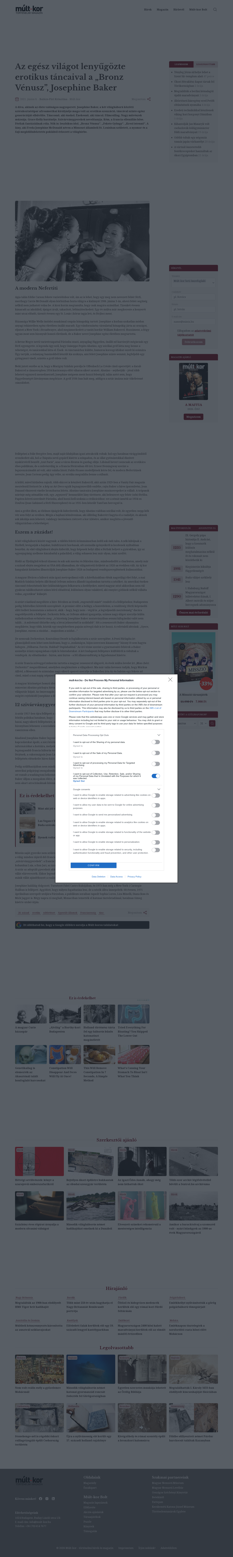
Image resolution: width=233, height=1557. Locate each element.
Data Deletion (98, 876)
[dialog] (116, 778)
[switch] (156, 742)
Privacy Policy (134, 876)
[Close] (171, 681)
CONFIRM (94, 865)
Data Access (116, 876)
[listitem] (116, 735)
